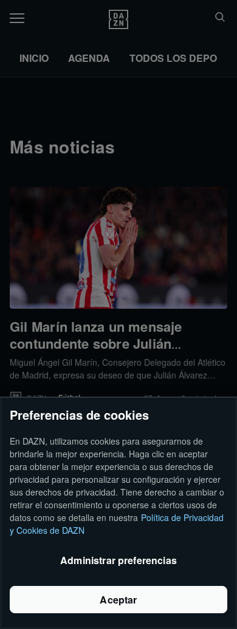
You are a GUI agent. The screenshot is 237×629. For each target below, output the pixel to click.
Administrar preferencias (118, 560)
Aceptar (118, 600)
